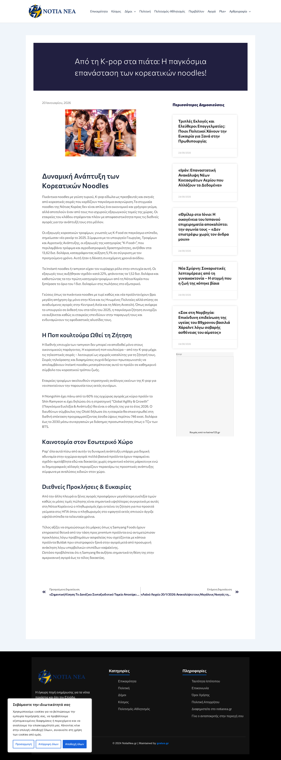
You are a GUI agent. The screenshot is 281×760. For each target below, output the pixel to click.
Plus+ (222, 11)
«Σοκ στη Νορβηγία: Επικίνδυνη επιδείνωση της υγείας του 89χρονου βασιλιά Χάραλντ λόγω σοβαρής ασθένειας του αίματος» (204, 322)
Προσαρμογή (23, 744)
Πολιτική (145, 11)
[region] (50, 725)
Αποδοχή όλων (74, 744)
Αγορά (212, 11)
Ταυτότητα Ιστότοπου (206, 681)
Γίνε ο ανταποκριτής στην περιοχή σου (218, 716)
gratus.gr (163, 743)
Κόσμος (116, 11)
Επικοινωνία (200, 688)
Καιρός (193, 432)
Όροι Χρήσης (201, 695)
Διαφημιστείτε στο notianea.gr (212, 709)
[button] (134, 11)
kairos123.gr (213, 432)
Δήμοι (128, 11)
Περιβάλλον (196, 11)
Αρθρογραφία (238, 11)
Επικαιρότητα (99, 11)
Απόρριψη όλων (48, 744)
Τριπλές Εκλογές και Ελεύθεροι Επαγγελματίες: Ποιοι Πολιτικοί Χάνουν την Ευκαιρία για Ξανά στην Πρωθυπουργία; (202, 131)
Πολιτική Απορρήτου (205, 702)
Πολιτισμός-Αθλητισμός (169, 11)
